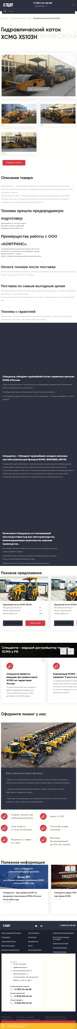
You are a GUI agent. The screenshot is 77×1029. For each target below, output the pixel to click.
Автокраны (32, 937)
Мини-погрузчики (8, 946)
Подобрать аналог (14, 163)
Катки (30, 946)
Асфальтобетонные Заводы (63, 933)
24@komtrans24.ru (20, 967)
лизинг (13, 623)
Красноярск (40, 6)
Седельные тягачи (9, 941)
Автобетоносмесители (10, 950)
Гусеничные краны (60, 948)
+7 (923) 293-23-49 (23, 996)
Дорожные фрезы (59, 952)
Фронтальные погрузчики (11, 933)
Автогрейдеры (33, 933)
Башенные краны (34, 950)
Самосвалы (6, 937)
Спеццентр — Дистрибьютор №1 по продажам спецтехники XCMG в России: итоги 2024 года (22, 896)
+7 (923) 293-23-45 (23, 1003)
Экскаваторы (33, 941)
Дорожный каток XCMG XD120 (17, 604)
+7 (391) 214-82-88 (42, 3)
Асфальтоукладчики (60, 943)
